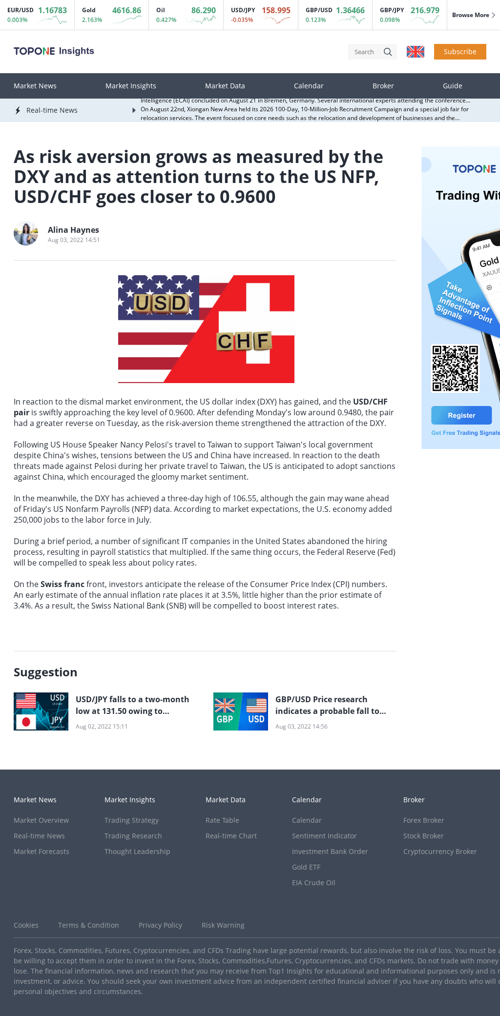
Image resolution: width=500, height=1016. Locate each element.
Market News (35, 86)
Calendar (309, 86)
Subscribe (460, 51)
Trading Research (133, 835)
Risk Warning (223, 925)
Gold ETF (306, 867)
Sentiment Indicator (324, 835)
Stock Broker (423, 835)
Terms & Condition (88, 925)
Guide (452, 86)
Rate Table (222, 820)
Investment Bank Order (330, 851)
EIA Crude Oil (313, 882)
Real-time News (39, 835)
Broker (383, 86)
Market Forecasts (41, 851)
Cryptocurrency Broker (440, 851)
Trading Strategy (131, 820)
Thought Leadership (137, 851)
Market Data (225, 86)
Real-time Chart (231, 835)
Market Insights (130, 86)
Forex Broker (423, 820)
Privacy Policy (160, 925)
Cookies (26, 925)
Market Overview (41, 820)
